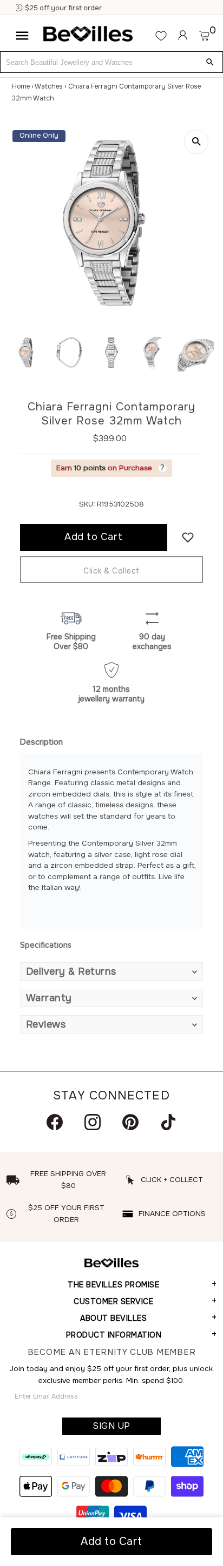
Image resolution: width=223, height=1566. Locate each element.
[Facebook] (55, 1122)
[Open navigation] (22, 35)
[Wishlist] (161, 35)
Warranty (49, 998)
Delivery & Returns (71, 971)
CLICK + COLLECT (172, 1179)
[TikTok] (168, 1122)
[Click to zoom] (196, 142)
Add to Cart (111, 1541)
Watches (49, 86)
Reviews (46, 1024)
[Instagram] (92, 1122)
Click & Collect (111, 571)
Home (21, 86)
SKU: (87, 504)
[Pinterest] (130, 1122)
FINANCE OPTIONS (172, 1213)
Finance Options (141, 8)
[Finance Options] (106, 8)
